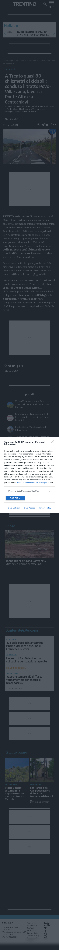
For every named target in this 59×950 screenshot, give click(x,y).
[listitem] (29, 490)
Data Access (29, 508)
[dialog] (29, 475)
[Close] (53, 442)
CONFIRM (15, 498)
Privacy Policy (45, 508)
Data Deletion (14, 508)
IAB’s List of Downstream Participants (33, 482)
